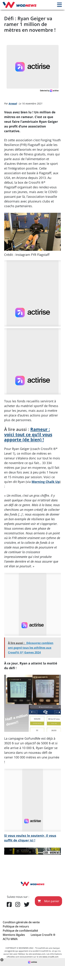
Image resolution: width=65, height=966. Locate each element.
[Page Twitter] (26, 905)
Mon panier (51, 901)
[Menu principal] (59, 5)
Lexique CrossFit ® (43, 935)
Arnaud (13, 103)
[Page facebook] (9, 905)
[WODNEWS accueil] (19, 4)
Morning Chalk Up (46, 482)
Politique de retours (16, 926)
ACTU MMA (10, 939)
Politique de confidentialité (20, 931)
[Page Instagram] (17, 905)
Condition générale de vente (21, 922)
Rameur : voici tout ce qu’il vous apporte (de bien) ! (28, 434)
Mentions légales (14, 935)
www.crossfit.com (50, 956)
